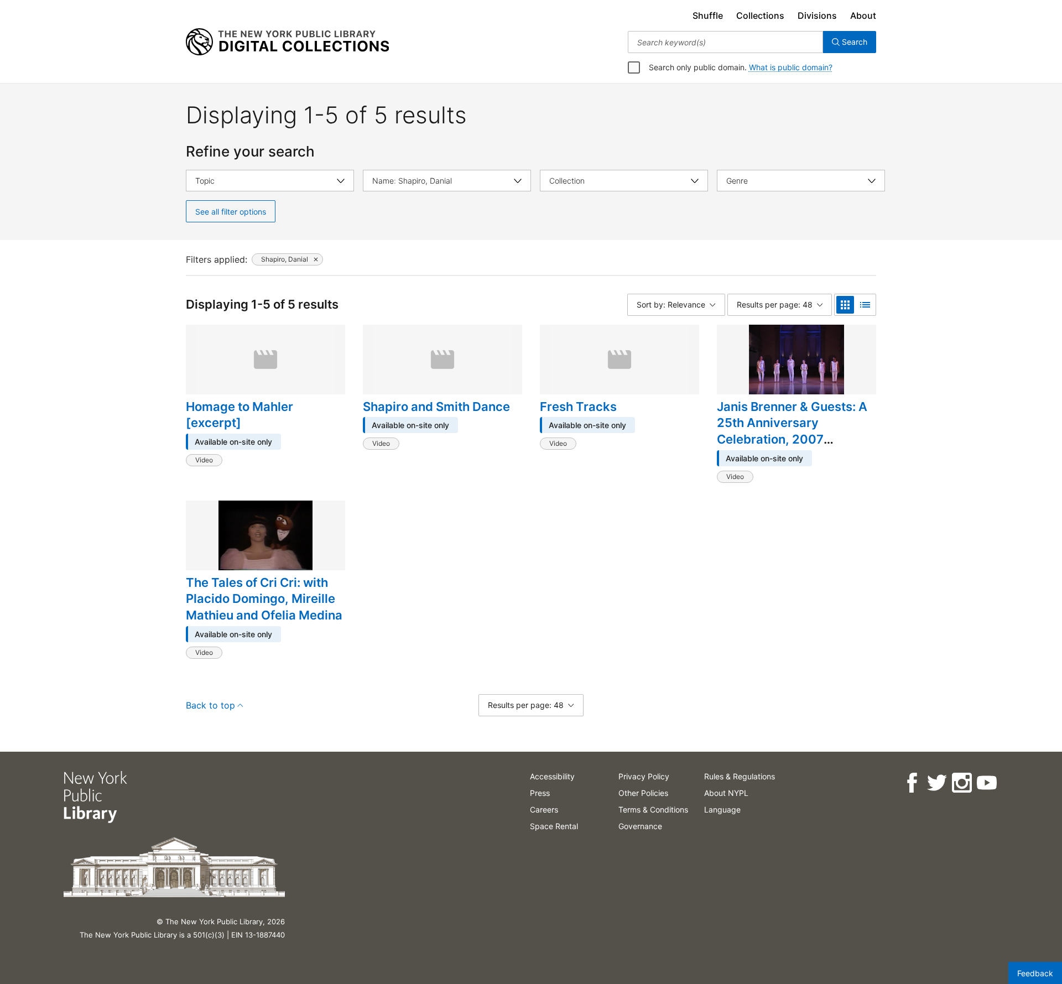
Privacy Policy (643, 776)
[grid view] (845, 305)
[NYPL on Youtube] (986, 782)
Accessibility (552, 776)
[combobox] (725, 42)
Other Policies (643, 793)
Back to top (210, 705)
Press (540, 793)
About (863, 15)
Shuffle (708, 15)
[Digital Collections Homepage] (287, 42)
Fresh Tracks (578, 406)
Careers (544, 809)
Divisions (817, 15)
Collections (760, 15)
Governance (640, 826)
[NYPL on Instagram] (961, 782)
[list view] (865, 305)
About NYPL (726, 793)
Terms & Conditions (653, 809)
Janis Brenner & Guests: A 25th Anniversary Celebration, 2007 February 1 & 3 (792, 431)
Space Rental (554, 826)
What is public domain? (790, 67)
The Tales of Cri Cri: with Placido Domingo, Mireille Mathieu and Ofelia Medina (264, 598)
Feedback (1035, 973)
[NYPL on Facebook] (911, 782)
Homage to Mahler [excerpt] (239, 414)
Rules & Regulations (739, 776)
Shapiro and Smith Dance (436, 406)
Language (722, 809)
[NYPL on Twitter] (936, 782)
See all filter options (230, 211)
